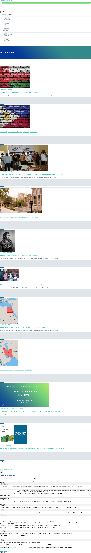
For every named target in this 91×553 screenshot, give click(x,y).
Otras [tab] (1, 539)
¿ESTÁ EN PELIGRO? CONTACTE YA (9, 2)
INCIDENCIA (5, 29)
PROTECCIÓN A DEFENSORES (7, 14)
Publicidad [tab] (2, 514)
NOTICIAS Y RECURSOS (6, 30)
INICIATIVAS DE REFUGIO (7, 23)
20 (4, 461)
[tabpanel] (45, 494)
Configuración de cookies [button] (5, 469)
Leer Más (2, 104)
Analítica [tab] (1, 509)
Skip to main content (4, 0)
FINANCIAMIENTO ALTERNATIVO (8, 34)
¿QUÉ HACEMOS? (6, 39)
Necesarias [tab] (2, 482)
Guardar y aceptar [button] (3, 551)
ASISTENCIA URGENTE (6, 15)
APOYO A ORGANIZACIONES (7, 20)
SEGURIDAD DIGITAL (6, 35)
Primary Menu (2, 11)
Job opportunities (14, 408)
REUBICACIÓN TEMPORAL (7, 18)
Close (1, 12)
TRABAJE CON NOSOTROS (7, 40)
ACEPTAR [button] (12, 469)
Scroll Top (10, 0)
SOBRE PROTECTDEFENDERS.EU (7, 36)
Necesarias (3, 483)
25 (5, 461)
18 (1, 461)
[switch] (0, 505)
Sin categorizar (9, 89)
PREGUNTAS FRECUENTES (7, 19)
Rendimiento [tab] (2, 530)
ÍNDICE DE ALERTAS (6, 28)
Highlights (8, 408)
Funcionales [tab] (2, 504)
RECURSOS (5, 33)
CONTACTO (5, 41)
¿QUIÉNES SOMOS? (6, 38)
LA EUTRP (5, 24)
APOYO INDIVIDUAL (6, 17)
